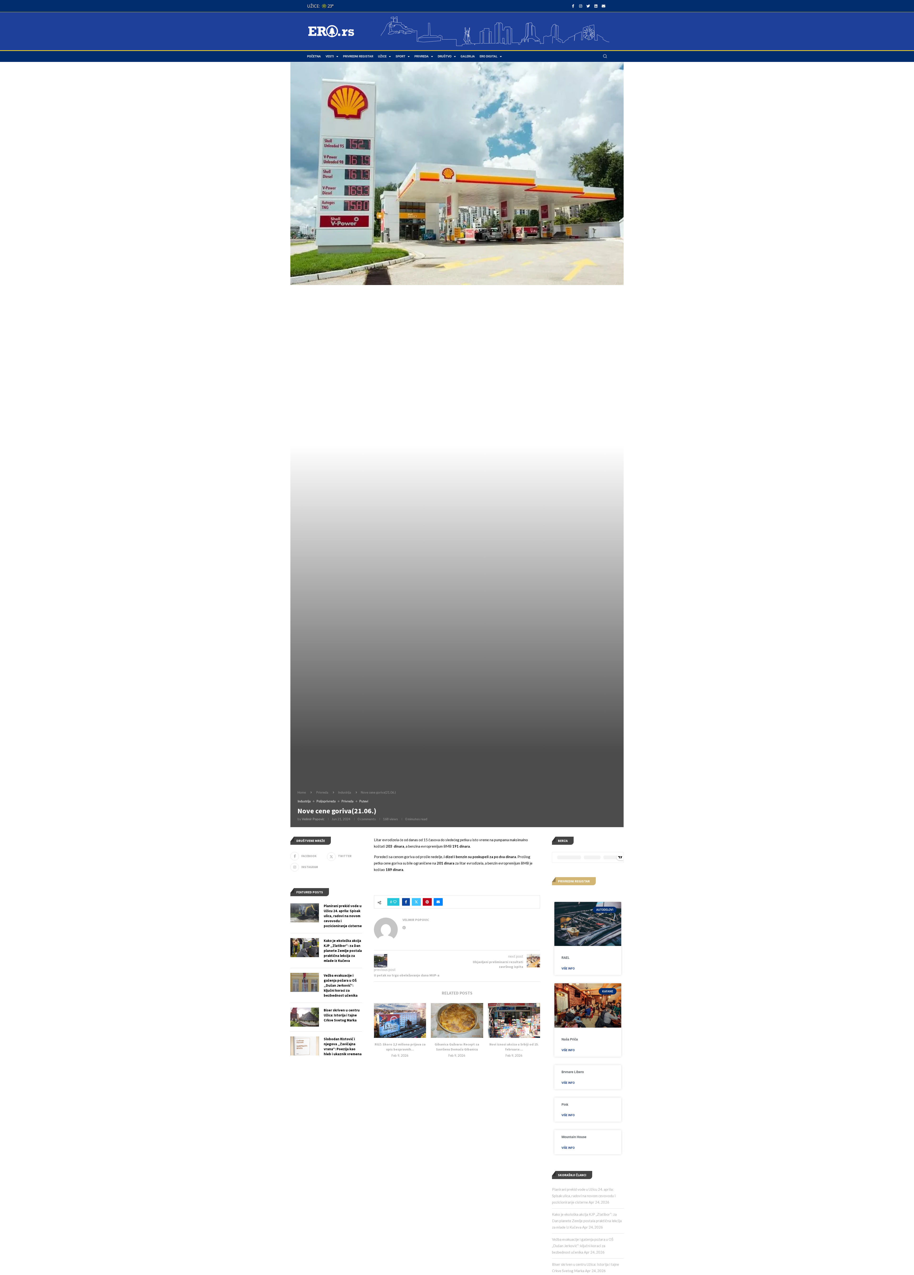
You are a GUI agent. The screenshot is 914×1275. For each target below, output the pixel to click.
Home (302, 792)
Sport (400, 56)
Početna (314, 56)
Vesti (330, 56)
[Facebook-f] (572, 6)
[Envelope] (603, 6)
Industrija (344, 792)
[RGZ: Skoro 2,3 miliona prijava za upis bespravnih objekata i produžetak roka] (400, 1020)
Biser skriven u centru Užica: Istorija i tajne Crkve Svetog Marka (342, 1015)
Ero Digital (488, 56)
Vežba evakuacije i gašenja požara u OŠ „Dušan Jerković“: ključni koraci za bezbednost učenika (582, 1245)
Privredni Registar (358, 56)
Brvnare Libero (572, 1072)
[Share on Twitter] (416, 902)
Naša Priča (569, 1039)
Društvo (445, 56)
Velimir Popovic (313, 819)
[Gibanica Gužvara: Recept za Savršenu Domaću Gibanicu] (457, 1020)
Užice (382, 56)
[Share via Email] (438, 902)
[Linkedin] (595, 6)
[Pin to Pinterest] (427, 902)
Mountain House (573, 1137)
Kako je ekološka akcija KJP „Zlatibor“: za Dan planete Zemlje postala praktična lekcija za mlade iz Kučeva (587, 1220)
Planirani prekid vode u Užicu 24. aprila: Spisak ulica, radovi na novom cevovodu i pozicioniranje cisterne (584, 1195)
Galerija (468, 56)
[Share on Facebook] (406, 902)
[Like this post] (395, 902)
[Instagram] (580, 6)
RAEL (565, 958)
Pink (564, 1104)
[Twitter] (588, 6)
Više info (568, 968)
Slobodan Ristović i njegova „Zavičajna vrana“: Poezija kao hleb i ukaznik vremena (343, 1046)
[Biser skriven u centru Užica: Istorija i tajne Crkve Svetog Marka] (304, 1017)
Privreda (421, 56)
